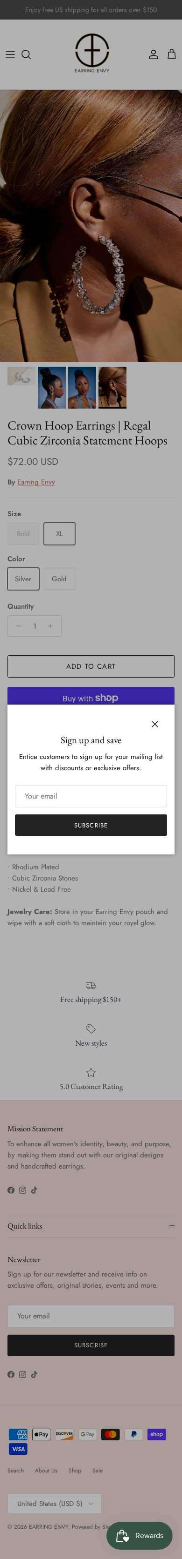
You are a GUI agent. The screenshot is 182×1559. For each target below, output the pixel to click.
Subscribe (90, 825)
